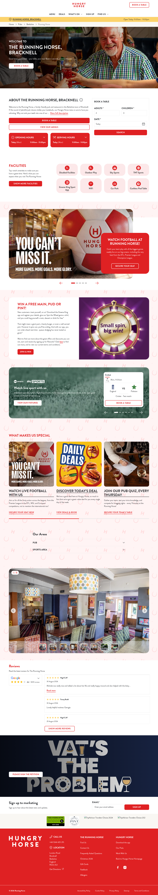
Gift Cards (84, 864)
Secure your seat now (31, 464)
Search (121, 132)
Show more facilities (25, 183)
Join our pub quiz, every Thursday (126, 493)
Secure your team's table (126, 464)
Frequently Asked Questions (91, 853)
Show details (128, 28)
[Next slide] (97, 283)
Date (97, 119)
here (61, 341)
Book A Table (21, 65)
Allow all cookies (137, 6)
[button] (73, 283)
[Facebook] (118, 867)
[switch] (70, 28)
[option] (42, 647)
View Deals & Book (78, 464)
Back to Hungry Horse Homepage (129, 858)
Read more (51, 690)
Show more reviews (60, 728)
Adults (98, 108)
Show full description (59, 113)
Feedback (84, 869)
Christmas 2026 (86, 858)
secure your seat (125, 266)
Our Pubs (120, 848)
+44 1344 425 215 (56, 842)
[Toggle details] (38, 678)
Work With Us (121, 853)
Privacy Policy (114, 891)
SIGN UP (137, 807)
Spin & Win (25, 351)
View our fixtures (28, 402)
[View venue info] (81, 101)
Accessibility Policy (83, 891)
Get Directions (55, 869)
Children (128, 108)
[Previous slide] (61, 283)
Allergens (83, 875)
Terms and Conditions (141, 891)
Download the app (123, 842)
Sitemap (126, 891)
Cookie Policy (99, 891)
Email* (95, 802)
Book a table (49, 120)
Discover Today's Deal (77, 491)
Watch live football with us (28, 493)
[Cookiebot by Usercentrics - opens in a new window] (16, 28)
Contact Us (84, 848)
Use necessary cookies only (137, 15)
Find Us (83, 842)
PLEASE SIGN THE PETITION (26, 774)
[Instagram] (125, 867)
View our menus (49, 127)
